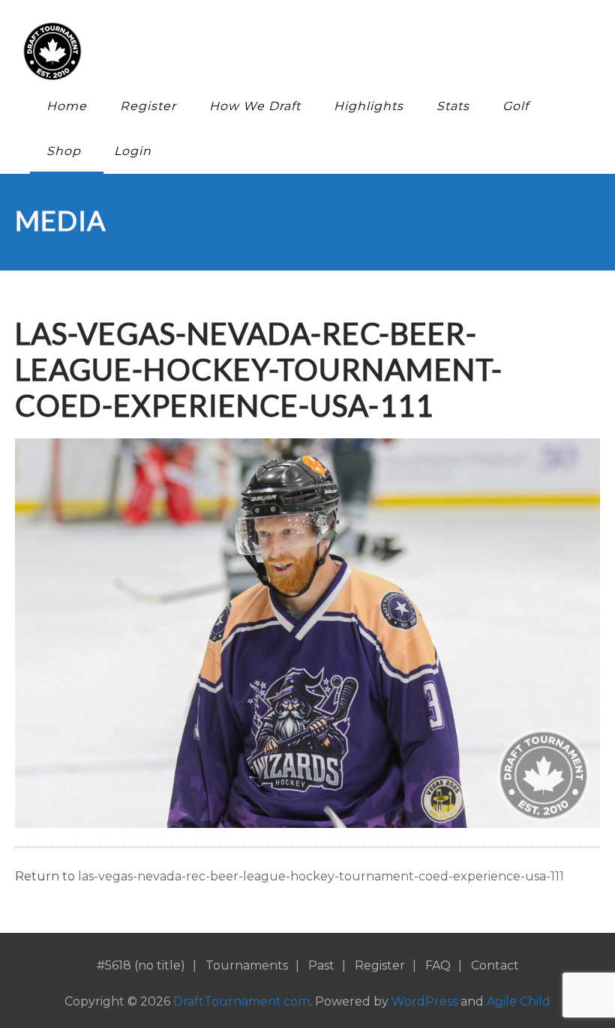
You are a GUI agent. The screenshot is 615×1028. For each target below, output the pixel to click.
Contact (495, 965)
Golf (515, 106)
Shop (63, 151)
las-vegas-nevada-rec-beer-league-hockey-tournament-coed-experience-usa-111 (321, 876)
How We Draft (255, 106)
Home (66, 106)
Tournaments (247, 965)
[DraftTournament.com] (296, 51)
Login (133, 151)
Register (148, 106)
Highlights (369, 106)
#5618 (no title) (141, 965)
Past (321, 965)
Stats (453, 106)
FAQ (438, 965)
